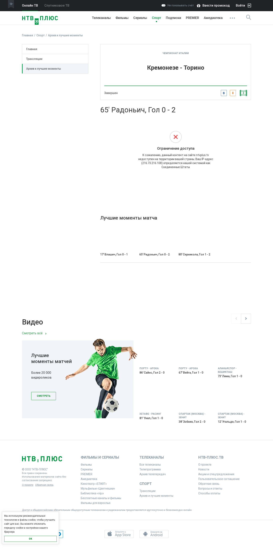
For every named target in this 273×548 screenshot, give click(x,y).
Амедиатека (213, 18)
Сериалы (140, 18)
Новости (203, 469)
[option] (136, 384)
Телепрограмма (150, 469)
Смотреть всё (32, 333)
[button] (119, 534)
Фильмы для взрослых (96, 502)
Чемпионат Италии (175, 53)
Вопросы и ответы (210, 488)
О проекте (27, 485)
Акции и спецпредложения (216, 474)
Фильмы (122, 18)
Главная (31, 49)
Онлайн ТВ (30, 5)
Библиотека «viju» (92, 493)
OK (30, 538)
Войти (240, 5)
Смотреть (43, 396)
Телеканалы (101, 18)
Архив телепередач (152, 474)
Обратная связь (44, 485)
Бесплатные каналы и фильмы (101, 498)
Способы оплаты (209, 493)
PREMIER (192, 18)
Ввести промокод (216, 5)
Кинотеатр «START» (94, 483)
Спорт (156, 18)
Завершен (111, 93)
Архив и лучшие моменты (43, 68)
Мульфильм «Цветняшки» (98, 488)
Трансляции (34, 58)
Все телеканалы (150, 464)
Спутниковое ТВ (56, 5)
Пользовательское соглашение (219, 479)
